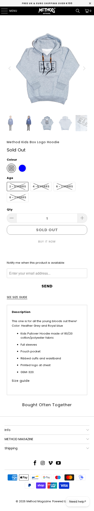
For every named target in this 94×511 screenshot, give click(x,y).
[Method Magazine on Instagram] (43, 463)
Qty (9, 209)
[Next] (83, 68)
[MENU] (2, 11)
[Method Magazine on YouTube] (58, 463)
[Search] (78, 11)
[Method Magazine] (47, 11)
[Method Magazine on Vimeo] (50, 463)
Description (21, 312)
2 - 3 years (17, 186)
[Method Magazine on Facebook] (35, 463)
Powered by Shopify (65, 501)
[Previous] (10, 68)
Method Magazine (38, 501)
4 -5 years (41, 186)
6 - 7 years (64, 186)
